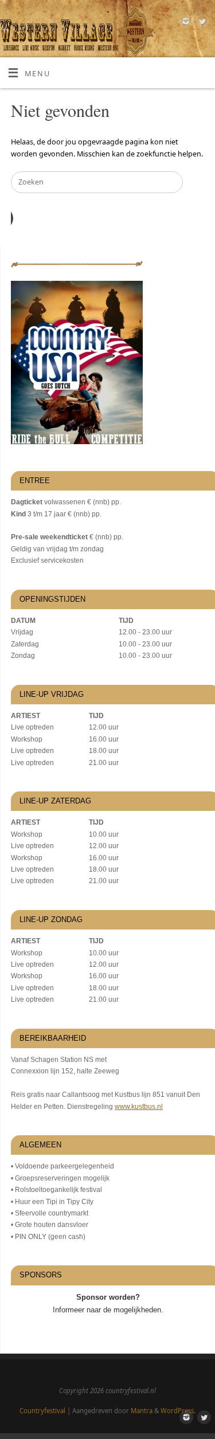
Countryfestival (42, 1410)
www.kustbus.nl (139, 1107)
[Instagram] (184, 23)
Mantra (142, 1410)
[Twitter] (201, 23)
